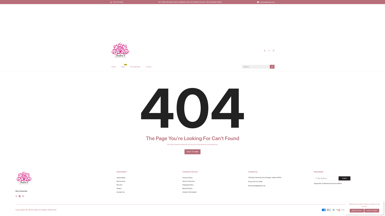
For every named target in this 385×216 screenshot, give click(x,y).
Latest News (121, 178)
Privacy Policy (187, 178)
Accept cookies (371, 210)
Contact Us (121, 192)
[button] (273, 50)
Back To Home (192, 152)
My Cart (119, 185)
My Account (121, 181)
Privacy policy (357, 210)
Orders (119, 188)
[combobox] (258, 67)
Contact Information (189, 192)
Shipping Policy (188, 185)
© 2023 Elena (32, 210)
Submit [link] (344, 178)
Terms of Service (188, 181)
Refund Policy (187, 188)
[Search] (272, 67)
